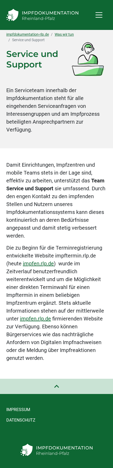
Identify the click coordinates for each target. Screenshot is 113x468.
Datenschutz (20, 420)
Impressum (18, 409)
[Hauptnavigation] (99, 14)
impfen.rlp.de (38, 263)
